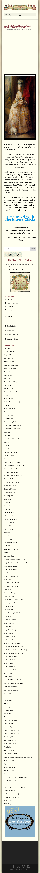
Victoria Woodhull (9, 790)
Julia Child (7, 589)
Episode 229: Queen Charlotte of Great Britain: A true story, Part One (17, 26)
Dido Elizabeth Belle (10, 452)
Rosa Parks (7, 747)
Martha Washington (10, 666)
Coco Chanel (8, 449)
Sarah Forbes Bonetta (10, 754)
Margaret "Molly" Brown (12, 643)
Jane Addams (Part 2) (10, 569)
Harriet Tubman (9, 526)
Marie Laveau (8, 663)
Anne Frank (7, 378)
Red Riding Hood (9, 737)
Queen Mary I (8, 723)
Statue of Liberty (9, 770)
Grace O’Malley (9, 522)
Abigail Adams (8, 355)
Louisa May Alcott (10, 619)
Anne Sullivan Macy (10, 382)
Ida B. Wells (8, 546)
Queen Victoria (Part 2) (11, 733)
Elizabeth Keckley (9, 492)
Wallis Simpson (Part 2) (11, 797)
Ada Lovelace (8, 358)
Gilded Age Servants (10, 519)
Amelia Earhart (8, 372)
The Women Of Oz (10, 780)
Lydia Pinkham (8, 633)
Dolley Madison (9, 455)
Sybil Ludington (9, 774)
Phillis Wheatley (9, 710)
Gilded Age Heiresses (11, 516)
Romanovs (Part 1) (10, 740)
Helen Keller (8, 539)
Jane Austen (7, 573)
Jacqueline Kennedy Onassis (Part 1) (15, 559)
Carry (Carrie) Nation (10, 422)
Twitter (10, 313)
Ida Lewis (7, 552)
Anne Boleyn (8, 375)
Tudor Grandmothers (10, 784)
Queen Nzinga (8, 727)
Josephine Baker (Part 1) (11, 583)
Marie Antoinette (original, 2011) (14, 646)
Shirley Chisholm (9, 760)
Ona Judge (7, 707)
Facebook (11, 306)
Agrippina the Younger (11, 365)
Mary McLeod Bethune (11, 670)
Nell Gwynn (8, 700)
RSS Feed (11, 300)
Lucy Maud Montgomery (12, 630)
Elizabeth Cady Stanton (11, 482)
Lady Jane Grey (9, 596)
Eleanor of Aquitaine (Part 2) (13, 475)
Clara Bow (7, 442)
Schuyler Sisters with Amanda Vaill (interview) (19, 757)
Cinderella (7, 432)
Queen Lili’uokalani (10, 720)
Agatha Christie (9, 361)
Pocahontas (7, 713)
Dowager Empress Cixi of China (14, 465)
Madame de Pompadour (11, 640)
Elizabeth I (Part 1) (10, 485)
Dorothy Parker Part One (12, 459)
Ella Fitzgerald (8, 496)
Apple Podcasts (13, 303)
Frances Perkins (9, 506)
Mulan (6, 697)
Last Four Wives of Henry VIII (13, 599)
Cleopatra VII (8, 445)
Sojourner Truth (9, 764)
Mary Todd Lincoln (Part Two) (13, 683)
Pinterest (10, 316)
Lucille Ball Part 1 (9, 623)
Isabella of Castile (9, 556)
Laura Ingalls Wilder (10, 603)
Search (33, 248)
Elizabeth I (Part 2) (10, 489)
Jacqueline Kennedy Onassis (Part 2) (15, 563)
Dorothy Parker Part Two (12, 462)
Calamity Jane (8, 418)
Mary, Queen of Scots (11, 690)
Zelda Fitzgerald (9, 804)
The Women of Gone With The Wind (15, 777)
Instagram (11, 310)
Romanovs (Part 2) (10, 743)
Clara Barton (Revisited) (11, 439)
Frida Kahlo (7, 509)
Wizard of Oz (8, 800)
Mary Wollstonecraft (10, 686)
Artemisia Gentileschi (11, 392)
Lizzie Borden (8, 609)
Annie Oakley (8, 385)
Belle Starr (7, 405)
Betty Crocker (8, 415)
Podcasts (28, 29)
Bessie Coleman (9, 412)
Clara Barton (8, 435)
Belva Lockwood (9, 408)
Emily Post (7, 499)
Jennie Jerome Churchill (11, 576)
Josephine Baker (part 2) (11, 586)
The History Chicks (11, 29)
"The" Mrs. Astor (9, 348)
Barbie (6, 395)
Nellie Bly (7, 703)
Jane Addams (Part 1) (10, 566)
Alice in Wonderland (10, 368)
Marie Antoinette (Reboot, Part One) (15, 650)
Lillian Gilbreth (9, 606)
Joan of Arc (7, 579)
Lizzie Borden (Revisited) (12, 613)
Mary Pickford (8, 673)
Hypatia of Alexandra (11, 542)
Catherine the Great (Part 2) (12, 428)
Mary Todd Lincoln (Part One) (13, 680)
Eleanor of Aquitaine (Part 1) (13, 472)
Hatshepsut (7, 532)
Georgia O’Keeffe (9, 512)
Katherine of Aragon (10, 593)
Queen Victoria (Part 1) (11, 730)
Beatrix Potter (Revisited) (12, 402)
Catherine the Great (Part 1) (12, 425)
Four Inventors (8, 502)
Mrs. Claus (7, 693)
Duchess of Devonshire (11, 469)
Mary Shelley (8, 676)
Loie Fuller (7, 616)
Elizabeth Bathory (9, 479)
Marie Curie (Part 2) (10, 660)
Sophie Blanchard (9, 767)
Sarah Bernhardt (9, 750)
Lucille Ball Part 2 (9, 626)
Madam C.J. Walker (10, 636)
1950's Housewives (10, 351)
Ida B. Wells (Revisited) (11, 549)
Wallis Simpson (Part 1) (11, 794)
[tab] (20, 326)
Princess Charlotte (9, 717)
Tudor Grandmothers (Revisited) (14, 787)
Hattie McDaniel (9, 536)
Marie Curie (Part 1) (10, 656)
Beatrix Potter (8, 398)
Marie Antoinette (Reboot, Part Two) (15, 653)
